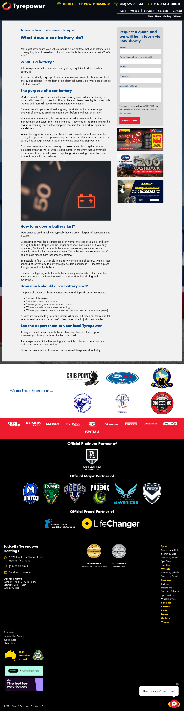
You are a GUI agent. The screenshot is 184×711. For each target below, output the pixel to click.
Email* (122, 66)
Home (26, 30)
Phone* (135, 57)
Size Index (9, 632)
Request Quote (129, 120)
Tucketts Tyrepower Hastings (86, 4)
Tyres (123, 10)
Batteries (165, 583)
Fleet (150, 16)
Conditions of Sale (38, 706)
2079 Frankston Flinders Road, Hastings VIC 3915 (26, 559)
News (158, 16)
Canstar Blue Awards (14, 636)
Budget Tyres (10, 639)
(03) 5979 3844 (131, 4)
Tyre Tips (165, 565)
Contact (177, 10)
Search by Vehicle (170, 550)
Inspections (166, 587)
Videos (177, 16)
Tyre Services (167, 595)
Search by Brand (169, 557)
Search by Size (168, 553)
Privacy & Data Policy (20, 706)
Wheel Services (168, 598)
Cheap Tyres (10, 643)
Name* (123, 47)
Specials (163, 10)
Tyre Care (166, 561)
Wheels (134, 10)
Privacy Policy (137, 109)
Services (149, 10)
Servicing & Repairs (170, 591)
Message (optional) (128, 85)
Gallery (167, 16)
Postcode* (124, 76)
